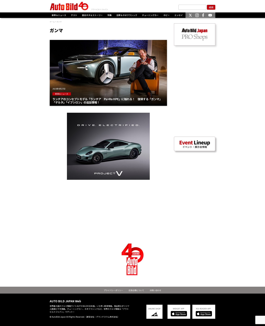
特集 (110, 15)
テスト (74, 15)
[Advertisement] (108, 199)
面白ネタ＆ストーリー (92, 15)
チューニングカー (150, 15)
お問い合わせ (155, 290)
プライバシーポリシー (113, 290)
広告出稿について (136, 290)
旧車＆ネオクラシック (126, 15)
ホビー (166, 15)
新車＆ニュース (59, 15)
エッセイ (178, 15)
